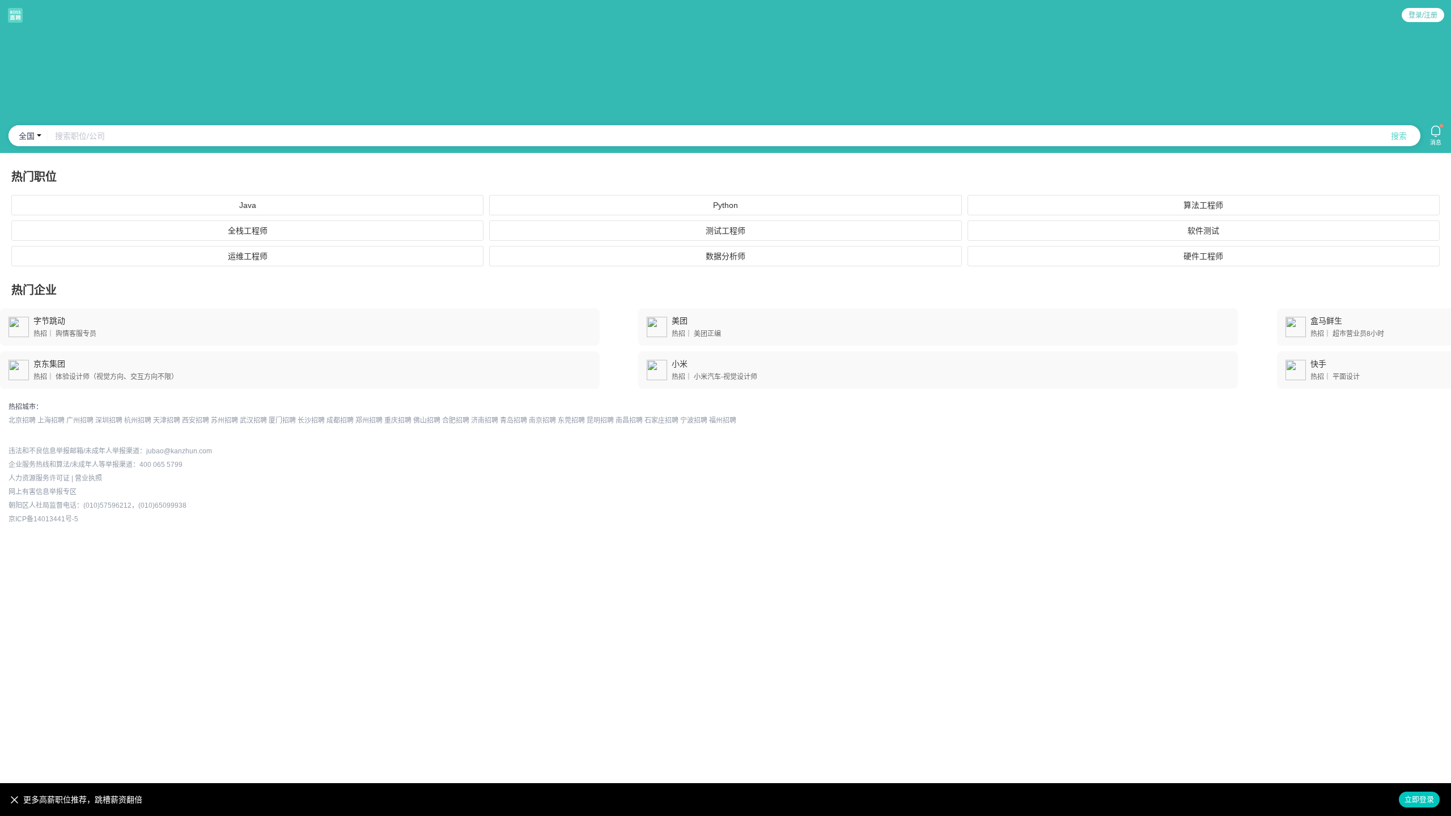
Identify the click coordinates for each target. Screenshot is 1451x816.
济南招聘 (484, 420)
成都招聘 (340, 420)
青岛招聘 (513, 420)
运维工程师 (248, 256)
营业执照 (88, 478)
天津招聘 (166, 420)
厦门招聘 (282, 420)
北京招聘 (22, 420)
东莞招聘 (571, 420)
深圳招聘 (108, 420)
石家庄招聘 (661, 420)
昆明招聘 (600, 420)
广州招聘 (80, 420)
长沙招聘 (311, 420)
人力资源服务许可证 (39, 478)
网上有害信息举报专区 (43, 492)
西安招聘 (195, 420)
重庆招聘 (397, 420)
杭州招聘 (137, 420)
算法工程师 (1203, 205)
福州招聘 (722, 420)
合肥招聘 (455, 420)
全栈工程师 (248, 230)
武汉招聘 (253, 420)
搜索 (1399, 136)
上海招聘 (51, 420)
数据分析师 (725, 256)
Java (247, 205)
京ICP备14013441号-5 (43, 519)
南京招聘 (542, 420)
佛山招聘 (426, 420)
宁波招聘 (693, 420)
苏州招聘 (224, 420)
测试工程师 (725, 230)
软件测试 (1203, 230)
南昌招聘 (629, 420)
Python (725, 205)
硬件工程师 (1203, 256)
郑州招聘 (369, 420)
